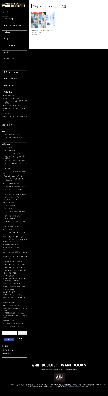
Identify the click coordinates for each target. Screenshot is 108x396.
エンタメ (6, 39)
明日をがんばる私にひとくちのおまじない (15, 117)
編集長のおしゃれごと (10, 320)
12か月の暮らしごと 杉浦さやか (13, 176)
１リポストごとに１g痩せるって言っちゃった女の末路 (15, 180)
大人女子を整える (8, 276)
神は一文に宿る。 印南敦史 (12, 305)
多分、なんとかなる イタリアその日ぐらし (15, 164)
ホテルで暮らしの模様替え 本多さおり (15, 253)
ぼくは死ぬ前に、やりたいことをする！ (15, 248)
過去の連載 (6, 144)
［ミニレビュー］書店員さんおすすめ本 (15, 172)
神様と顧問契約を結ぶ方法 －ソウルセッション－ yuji (15, 309)
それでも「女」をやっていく (12, 153)
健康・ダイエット (8, 125)
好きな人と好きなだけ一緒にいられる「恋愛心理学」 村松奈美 (15, 279)
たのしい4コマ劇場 (9, 219)
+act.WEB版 (7, 19)
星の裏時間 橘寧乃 (9, 292)
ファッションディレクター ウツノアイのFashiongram (15, 233)
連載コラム (7, 92)
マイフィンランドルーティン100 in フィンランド (15, 258)
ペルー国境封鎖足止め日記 (11, 244)
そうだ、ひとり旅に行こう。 (12, 216)
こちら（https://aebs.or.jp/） (72, 387)
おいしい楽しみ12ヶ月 (10, 200)
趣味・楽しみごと (9, 85)
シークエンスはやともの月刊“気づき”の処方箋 (15, 102)
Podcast (6, 32)
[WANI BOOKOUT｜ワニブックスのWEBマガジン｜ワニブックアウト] (13, 6)
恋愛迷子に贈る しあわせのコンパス (14, 286)
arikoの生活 (7, 147)
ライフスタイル (8, 45)
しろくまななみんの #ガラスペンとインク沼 (15, 212)
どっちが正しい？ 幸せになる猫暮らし (15, 222)
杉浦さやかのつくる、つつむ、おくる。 (15, 298)
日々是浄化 (6, 113)
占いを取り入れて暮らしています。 (14, 161)
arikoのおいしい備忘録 (10, 95)
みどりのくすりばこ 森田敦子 (12, 261)
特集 (3, 131)
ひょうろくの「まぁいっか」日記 (13, 106)
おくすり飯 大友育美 (10, 202)
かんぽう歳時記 (8, 208)
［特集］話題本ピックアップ (12, 135)
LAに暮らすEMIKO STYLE (11, 183)
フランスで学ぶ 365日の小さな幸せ (14, 237)
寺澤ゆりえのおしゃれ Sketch (12, 283)
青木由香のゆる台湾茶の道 (11, 326)
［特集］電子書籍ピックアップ (12, 137)
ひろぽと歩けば (8, 229)
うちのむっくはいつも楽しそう (12, 197)
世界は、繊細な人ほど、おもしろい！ (14, 264)
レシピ (5, 52)
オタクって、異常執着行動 (11, 98)
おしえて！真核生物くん (10, 205)
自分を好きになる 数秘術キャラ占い (14, 323)
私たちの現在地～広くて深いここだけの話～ (15, 317)
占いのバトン (8, 59)
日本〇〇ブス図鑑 (8, 289)
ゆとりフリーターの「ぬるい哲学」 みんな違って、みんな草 (15, 157)
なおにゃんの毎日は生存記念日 (12, 226)
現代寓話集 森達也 (9, 302)
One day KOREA (9, 150)
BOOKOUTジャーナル (11, 25)
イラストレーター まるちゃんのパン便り (15, 190)
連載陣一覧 (7, 353)
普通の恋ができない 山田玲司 (12, 295)
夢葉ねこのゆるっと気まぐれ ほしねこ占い (15, 109)
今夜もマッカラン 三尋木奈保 (12, 267)
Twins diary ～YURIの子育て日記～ (14, 186)
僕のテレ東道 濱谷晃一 (10, 273)
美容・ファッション (10, 72)
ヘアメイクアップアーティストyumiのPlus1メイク (15, 240)
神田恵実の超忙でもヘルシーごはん (14, 313)
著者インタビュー (9, 79)
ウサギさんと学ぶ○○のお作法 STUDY (15, 194)
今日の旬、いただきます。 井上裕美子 (15, 270)
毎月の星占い (8, 350)
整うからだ (7, 168)
